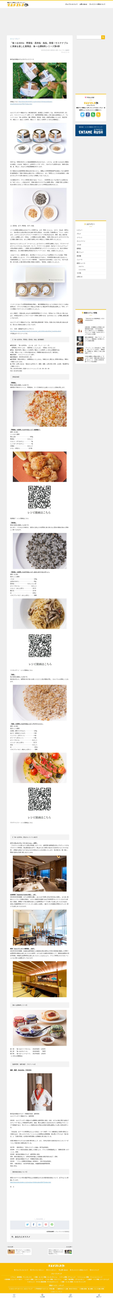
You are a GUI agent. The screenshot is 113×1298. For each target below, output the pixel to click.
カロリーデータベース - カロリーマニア (21, 1288)
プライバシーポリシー (38, 1270)
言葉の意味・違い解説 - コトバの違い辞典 (92, 1288)
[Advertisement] (56, 21)
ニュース (79, 259)
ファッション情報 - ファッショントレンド (90, 1277)
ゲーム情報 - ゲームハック (68, 1277)
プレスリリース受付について (97, 4)
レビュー (79, 230)
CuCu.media (82, 269)
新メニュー (80, 252)
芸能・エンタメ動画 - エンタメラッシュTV (74, 1281)
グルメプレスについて (71, 4)
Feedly (93, 117)
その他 (79, 273)
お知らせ (79, 276)
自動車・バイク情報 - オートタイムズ (98, 1279)
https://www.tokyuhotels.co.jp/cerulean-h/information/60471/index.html (30, 1182)
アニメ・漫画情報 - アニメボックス (22, 1277)
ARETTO (81, 266)
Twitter (82, 117)
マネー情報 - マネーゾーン (54, 1279)
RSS (98, 117)
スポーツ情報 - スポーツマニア (34, 1279)
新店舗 (79, 256)
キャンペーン (81, 241)
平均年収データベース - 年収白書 (45, 1288)
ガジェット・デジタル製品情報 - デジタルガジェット (43, 1281)
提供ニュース (81, 263)
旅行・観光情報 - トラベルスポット (75, 1279)
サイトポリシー (52, 1270)
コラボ (62, 1231)
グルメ (57, 1231)
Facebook (88, 117)
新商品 (67, 1231)
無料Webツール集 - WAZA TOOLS (67, 1288)
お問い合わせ (83, 4)
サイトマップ (95, 1270)
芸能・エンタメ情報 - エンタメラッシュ (46, 1277)
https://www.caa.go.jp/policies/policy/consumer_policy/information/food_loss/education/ (35, 331)
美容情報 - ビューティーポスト (14, 1279)
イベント (79, 237)
